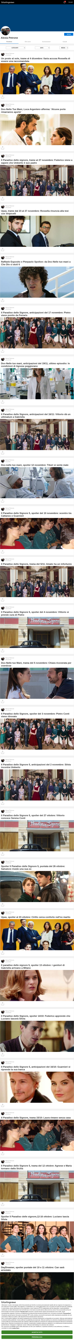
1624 (40, 1306)
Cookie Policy (15, 1328)
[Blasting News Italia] (7, 2)
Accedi (71, 2)
